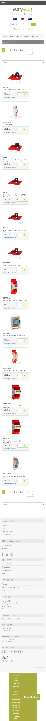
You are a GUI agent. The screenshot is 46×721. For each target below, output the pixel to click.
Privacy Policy (6, 590)
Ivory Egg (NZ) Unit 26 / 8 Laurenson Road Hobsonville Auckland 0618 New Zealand (10, 605)
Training (4, 573)
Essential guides (7, 564)
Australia (4, 548)
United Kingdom (7, 545)
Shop (3, 528)
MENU (3, 3)
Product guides (6, 567)
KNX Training (6, 661)
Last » (22, 50)
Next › (16, 50)
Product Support (7, 570)
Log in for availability (10, 97)
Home (4, 525)
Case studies (6, 534)
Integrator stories (7, 531)
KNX (12, 661)
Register (30, 29)
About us (4, 584)
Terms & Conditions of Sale (10, 587)
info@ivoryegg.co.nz (9, 630)
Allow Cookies (31, 697)
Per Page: (30, 49)
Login (23, 29)
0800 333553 (7, 628)
